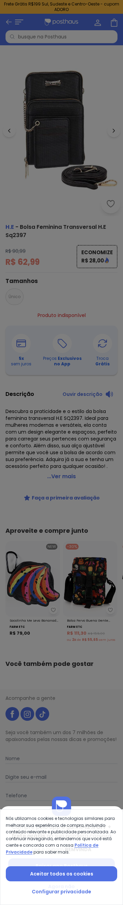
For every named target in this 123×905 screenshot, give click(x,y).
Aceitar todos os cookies (61, 873)
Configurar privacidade (61, 891)
